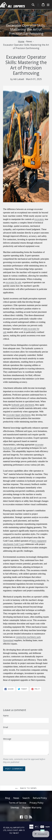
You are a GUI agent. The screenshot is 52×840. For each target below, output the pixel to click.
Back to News (28, 788)
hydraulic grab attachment (23, 405)
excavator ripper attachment (18, 415)
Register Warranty (31, 807)
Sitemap (15, 807)
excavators (39, 219)
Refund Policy (40, 798)
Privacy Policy (36, 802)
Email (5, 727)
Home (21, 41)
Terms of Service (17, 802)
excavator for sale (13, 282)
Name (6, 715)
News (29, 41)
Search (26, 798)
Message (7, 738)
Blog (7, 798)
